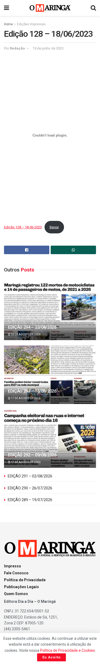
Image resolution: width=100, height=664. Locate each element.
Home (8, 24)
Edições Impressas (31, 24)
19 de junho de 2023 (48, 48)
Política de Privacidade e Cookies (67, 650)
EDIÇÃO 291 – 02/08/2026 (30, 476)
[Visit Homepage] (50, 8)
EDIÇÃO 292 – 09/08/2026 (32, 454)
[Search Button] (93, 8)
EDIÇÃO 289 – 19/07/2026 (30, 500)
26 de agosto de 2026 (25, 334)
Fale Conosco (16, 573)
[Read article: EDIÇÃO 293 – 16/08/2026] (50, 378)
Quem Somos (16, 594)
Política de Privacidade (25, 580)
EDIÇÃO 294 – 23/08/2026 (32, 327)
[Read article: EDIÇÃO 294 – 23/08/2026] (50, 314)
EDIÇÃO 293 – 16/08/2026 (32, 391)
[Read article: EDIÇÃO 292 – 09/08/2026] (50, 442)
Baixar (54, 227)
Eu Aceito (51, 657)
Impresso (12, 566)
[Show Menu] (6, 8)
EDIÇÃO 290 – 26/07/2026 (30, 488)
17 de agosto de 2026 (25, 398)
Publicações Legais (21, 587)
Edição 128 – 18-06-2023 (23, 227)
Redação (17, 48)
